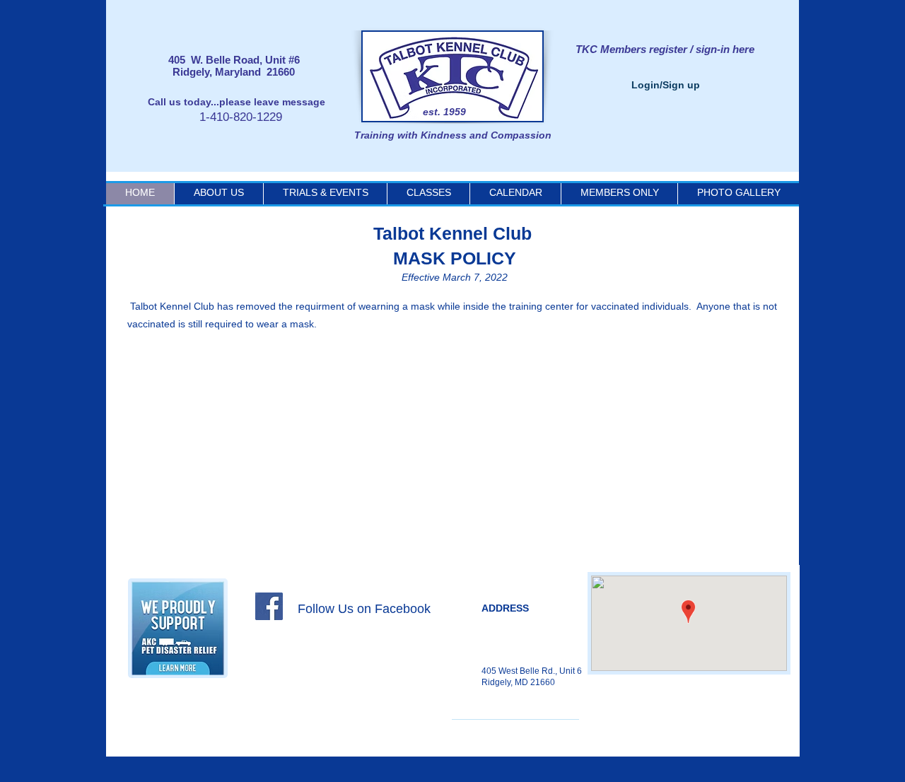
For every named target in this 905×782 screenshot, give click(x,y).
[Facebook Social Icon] (269, 606)
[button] (515, 192)
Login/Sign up (665, 85)
